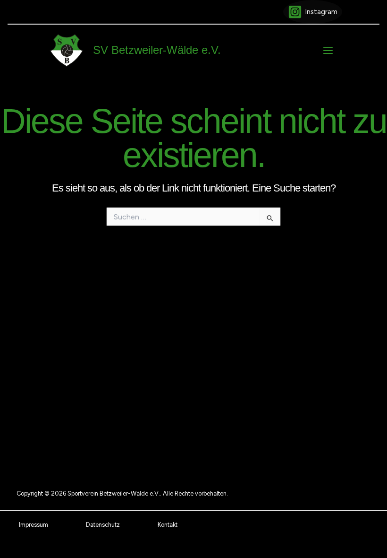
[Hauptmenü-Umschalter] (328, 50)
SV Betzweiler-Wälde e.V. (157, 50)
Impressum (33, 524)
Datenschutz (103, 524)
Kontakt (167, 524)
